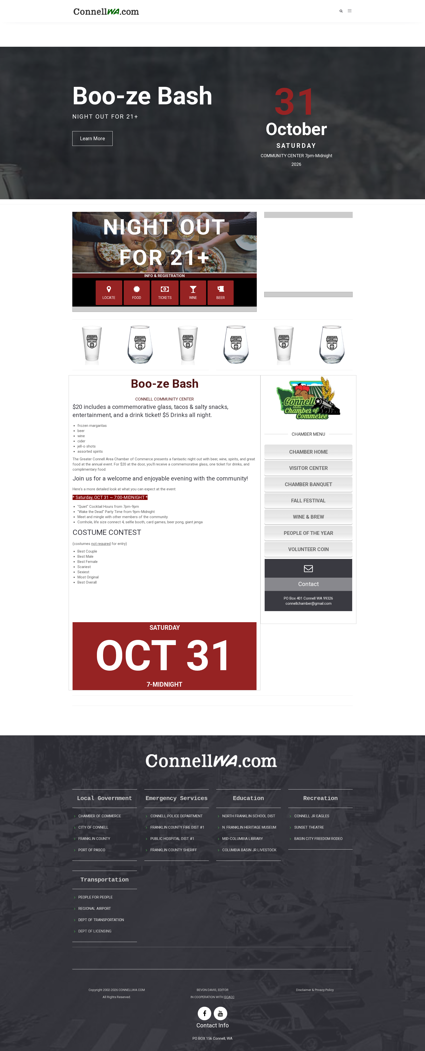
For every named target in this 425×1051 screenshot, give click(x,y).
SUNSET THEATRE (309, 827)
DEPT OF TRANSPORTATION (101, 920)
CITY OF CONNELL (93, 827)
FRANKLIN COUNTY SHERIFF (174, 850)
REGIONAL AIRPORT (94, 908)
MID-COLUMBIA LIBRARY (242, 838)
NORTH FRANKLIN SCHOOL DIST (248, 816)
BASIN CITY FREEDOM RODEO (318, 838)
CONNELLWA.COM (132, 990)
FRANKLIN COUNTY (94, 838)
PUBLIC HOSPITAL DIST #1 (172, 838)
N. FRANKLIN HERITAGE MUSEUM (249, 827)
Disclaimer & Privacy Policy (315, 990)
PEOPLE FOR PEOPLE (95, 897)
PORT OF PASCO (91, 850)
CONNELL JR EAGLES (311, 816)
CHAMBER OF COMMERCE (99, 816)
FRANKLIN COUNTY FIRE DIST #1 (177, 827)
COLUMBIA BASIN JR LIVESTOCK (249, 850)
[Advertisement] (308, 254)
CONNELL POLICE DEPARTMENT (177, 816)
